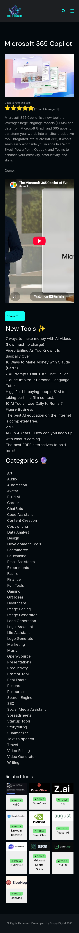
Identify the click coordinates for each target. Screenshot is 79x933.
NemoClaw (39, 835)
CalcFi (63, 865)
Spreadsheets (19, 715)
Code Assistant (20, 515)
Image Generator (22, 615)
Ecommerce (17, 550)
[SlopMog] (16, 882)
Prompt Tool (18, 674)
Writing (13, 762)
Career (13, 503)
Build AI (13, 497)
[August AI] (62, 816)
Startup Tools (18, 721)
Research (15, 686)
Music (12, 650)
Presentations (19, 662)
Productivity (17, 668)
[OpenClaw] (39, 788)
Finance (14, 579)
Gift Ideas (15, 597)
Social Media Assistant (26, 709)
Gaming (13, 591)
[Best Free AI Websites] (15, 11)
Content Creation (22, 520)
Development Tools (24, 544)
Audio (12, 479)
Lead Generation (21, 621)
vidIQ (16, 804)
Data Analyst (18, 532)
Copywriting (17, 526)
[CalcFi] (62, 847)
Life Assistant (18, 633)
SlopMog (16, 898)
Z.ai (62, 804)
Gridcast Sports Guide (39, 865)
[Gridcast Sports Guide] (39, 846)
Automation (17, 485)
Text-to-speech (20, 739)
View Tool (14, 316)
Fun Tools (15, 585)
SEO (11, 703)
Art (9, 473)
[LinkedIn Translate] (16, 816)
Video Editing (18, 751)
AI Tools (16, 800)
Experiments (18, 568)
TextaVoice (16, 865)
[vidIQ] (16, 789)
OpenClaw (39, 803)
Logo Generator (21, 639)
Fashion (14, 574)
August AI (63, 832)
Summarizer (17, 733)
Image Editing (19, 609)
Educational (17, 556)
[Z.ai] (62, 788)
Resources (16, 692)
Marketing (16, 644)
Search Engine (19, 698)
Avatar (12, 491)
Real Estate (17, 680)
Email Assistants (21, 562)
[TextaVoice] (16, 846)
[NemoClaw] (39, 818)
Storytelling (17, 727)
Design (13, 538)
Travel (12, 745)
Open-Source (19, 656)
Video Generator (21, 757)
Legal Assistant (20, 627)
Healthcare (16, 603)
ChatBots (15, 509)
